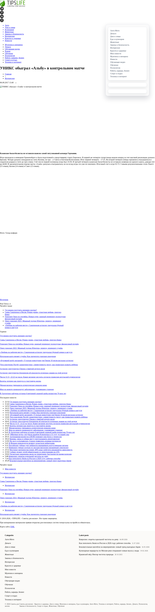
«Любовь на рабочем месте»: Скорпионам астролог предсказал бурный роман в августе (36, 352)
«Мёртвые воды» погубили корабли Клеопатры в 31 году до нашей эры (39, 434)
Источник (4, 300)
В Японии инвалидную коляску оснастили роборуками (32, 443)
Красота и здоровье (13, 566)
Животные (9, 554)
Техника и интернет (13, 62)
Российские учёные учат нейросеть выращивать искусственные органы (38, 445)
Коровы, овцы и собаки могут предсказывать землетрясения (35, 439)
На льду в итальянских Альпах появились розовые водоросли (35, 441)
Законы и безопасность (14, 558)
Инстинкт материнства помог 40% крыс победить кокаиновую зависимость (41, 450)
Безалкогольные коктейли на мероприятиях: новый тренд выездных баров (40, 461)
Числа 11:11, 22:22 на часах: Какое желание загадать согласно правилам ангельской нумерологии (40, 377)
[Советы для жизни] (12, 6)
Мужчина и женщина (14, 45)
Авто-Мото (9, 539)
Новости (8, 577)
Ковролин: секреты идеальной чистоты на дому (28, 456)
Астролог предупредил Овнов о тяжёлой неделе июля (22, 369)
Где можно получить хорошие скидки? (21, 310)
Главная (8, 74)
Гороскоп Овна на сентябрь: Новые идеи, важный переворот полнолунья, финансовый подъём (39, 344)
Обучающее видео (12, 49)
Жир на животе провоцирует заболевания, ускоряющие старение (27, 389)
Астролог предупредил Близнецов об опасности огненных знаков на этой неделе (33, 373)
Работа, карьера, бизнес (14, 58)
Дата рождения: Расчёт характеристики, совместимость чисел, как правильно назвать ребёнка (39, 365)
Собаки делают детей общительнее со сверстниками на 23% (34, 452)
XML (12, 527)
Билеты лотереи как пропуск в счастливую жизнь (20, 381)
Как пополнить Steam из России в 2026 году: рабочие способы (34, 458)
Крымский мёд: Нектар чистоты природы (96, 554)
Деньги (8, 47)
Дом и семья (10, 547)
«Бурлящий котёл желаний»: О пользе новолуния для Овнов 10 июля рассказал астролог (37, 360)
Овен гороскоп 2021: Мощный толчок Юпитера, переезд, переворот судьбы (31, 348)
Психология (10, 56)
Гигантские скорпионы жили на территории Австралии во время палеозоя (40, 454)
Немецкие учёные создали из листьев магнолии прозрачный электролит (39, 448)
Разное (7, 51)
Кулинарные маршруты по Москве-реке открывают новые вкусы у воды (109, 551)
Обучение (9, 53)
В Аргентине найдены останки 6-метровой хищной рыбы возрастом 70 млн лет (33, 393)
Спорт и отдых (11, 60)
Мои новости (10, 469)
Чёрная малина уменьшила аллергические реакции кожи (23, 385)
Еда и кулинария (12, 551)
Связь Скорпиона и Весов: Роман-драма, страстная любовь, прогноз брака (30, 340)
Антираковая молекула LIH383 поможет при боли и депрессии (36, 437)
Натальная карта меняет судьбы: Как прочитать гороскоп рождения (28, 356)
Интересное (10, 78)
